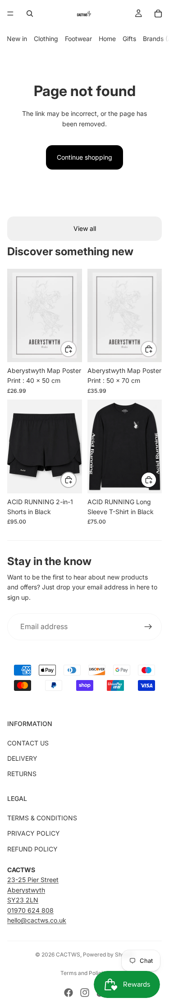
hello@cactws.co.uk (36, 920)
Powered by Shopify (108, 954)
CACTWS (68, 954)
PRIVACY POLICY (33, 833)
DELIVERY (22, 758)
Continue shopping (84, 157)
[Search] (30, 13)
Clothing (46, 38)
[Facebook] (68, 992)
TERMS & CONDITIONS (42, 818)
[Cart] (158, 13)
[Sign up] (148, 626)
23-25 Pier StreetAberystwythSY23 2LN (33, 890)
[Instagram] (84, 992)
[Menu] (10, 13)
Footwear (78, 38)
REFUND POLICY (32, 849)
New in (17, 38)
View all (84, 228)
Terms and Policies (84, 973)
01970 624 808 (30, 910)
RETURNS (22, 773)
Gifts (129, 38)
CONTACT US (28, 743)
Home (107, 38)
